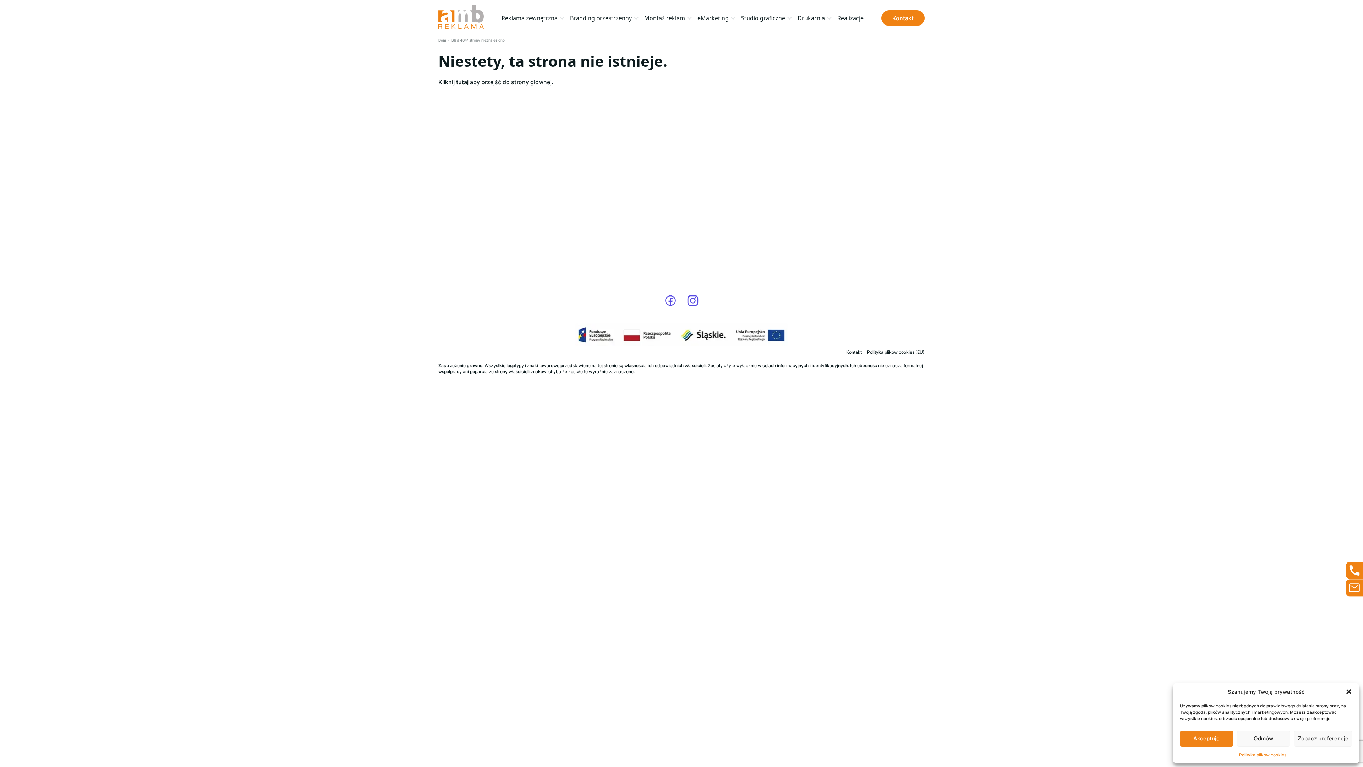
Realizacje (850, 18)
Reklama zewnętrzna (530, 18)
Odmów (1263, 738)
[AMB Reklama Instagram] (693, 300)
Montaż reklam (664, 18)
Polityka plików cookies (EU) (896, 352)
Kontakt (903, 18)
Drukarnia (811, 18)
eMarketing (713, 18)
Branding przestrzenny (601, 18)
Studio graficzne (763, 18)
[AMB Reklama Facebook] (670, 300)
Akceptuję (1206, 738)
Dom (442, 40)
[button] (1348, 691)
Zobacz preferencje (1323, 738)
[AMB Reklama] (461, 18)
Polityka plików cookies (1262, 754)
